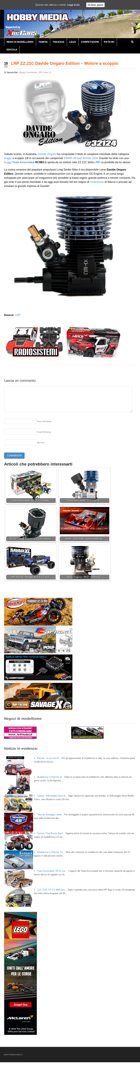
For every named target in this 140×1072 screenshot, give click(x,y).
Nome (44, 421)
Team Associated (23, 162)
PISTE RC (109, 42)
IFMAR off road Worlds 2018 (81, 158)
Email (44, 432)
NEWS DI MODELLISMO (20, 42)
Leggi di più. (73, 4)
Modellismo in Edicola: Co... (51, 852)
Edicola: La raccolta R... (49, 758)
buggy (8, 158)
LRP (40, 72)
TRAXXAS (58, 42)
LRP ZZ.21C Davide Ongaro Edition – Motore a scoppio (64, 63)
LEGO (72, 42)
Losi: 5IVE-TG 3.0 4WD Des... (52, 889)
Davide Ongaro (47, 154)
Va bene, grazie (95, 5)
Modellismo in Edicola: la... (50, 777)
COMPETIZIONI (90, 42)
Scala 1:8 (47, 72)
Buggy (22, 72)
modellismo (97, 181)
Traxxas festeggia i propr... (50, 814)
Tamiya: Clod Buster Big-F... (51, 833)
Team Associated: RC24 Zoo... (52, 871)
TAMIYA (43, 42)
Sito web (40, 443)
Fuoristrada (31, 72)
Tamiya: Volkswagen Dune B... (52, 795)
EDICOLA (11, 49)
